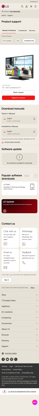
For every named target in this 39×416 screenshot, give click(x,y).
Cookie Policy (17, 369)
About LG (6, 329)
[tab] (9, 30)
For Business (33, 1)
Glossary (5, 340)
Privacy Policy (6, 369)
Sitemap (4, 366)
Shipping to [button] (11, 11)
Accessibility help (27, 373)
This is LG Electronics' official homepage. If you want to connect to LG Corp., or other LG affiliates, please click (19, 383)
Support (10, 15)
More (32, 288)
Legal (11, 366)
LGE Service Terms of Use (23, 366)
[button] (22, 6)
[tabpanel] (19, 125)
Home (4, 15)
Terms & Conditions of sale (11, 373)
